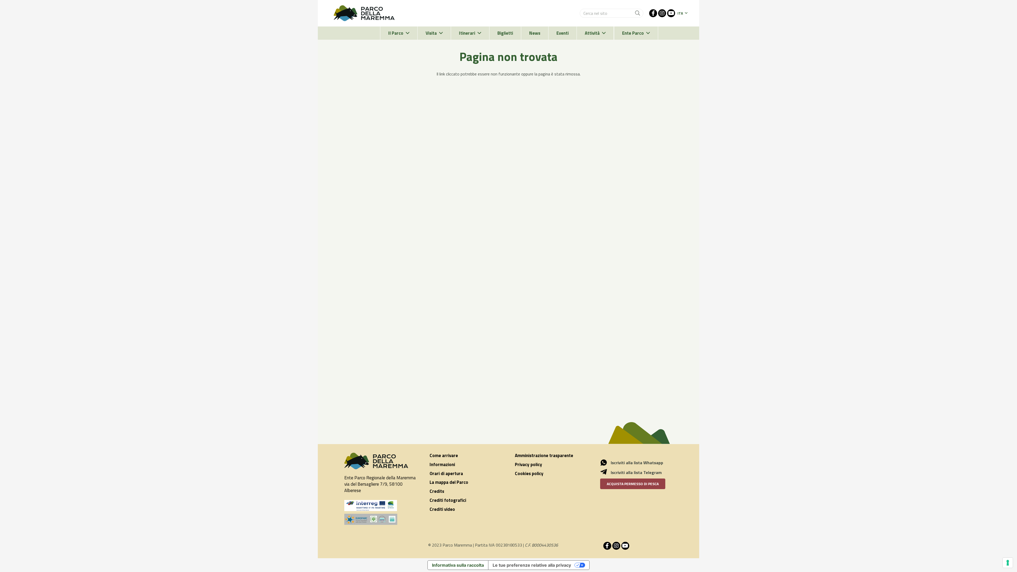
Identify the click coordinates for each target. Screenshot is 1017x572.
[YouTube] (671, 13)
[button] (682, 13)
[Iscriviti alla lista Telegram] (606, 472)
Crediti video (442, 509)
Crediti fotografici (448, 500)
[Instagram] (662, 13)
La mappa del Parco (449, 482)
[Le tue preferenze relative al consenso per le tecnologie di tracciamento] (1008, 563)
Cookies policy (529, 473)
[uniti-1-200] (380, 519)
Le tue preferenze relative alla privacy (532, 565)
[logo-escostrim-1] (370, 505)
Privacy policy (528, 464)
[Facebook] (653, 13)
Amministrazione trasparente (544, 455)
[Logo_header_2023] (364, 13)
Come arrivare (444, 455)
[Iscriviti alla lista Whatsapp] (606, 462)
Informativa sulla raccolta (458, 565)
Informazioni (442, 464)
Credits (437, 491)
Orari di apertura (446, 473)
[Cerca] (637, 13)
